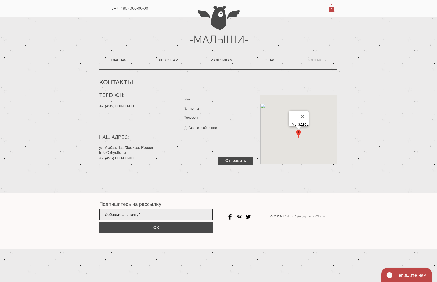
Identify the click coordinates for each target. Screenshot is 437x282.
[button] (331, 8)
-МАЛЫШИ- (219, 40)
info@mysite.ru (112, 152)
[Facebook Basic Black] (230, 217)
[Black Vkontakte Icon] (239, 217)
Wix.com (321, 216)
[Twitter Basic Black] (248, 217)
